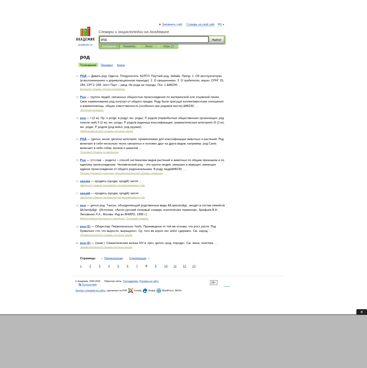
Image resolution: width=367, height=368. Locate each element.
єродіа (85, 181)
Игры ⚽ (169, 46)
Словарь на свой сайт (200, 24)
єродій (85, 193)
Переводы (129, 46)
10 (166, 266)
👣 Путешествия (87, 284)
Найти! (216, 39)
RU (220, 24)
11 (175, 266)
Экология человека (91, 110)
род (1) (85, 226)
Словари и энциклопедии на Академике (134, 32)
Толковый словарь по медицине (99, 152)
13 (194, 266)
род (83, 118)
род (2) (85, 243)
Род (83, 97)
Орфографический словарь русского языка (106, 131)
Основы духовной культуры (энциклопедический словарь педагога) (121, 173)
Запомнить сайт (172, 24)
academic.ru (85, 44)
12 (184, 266)
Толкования (109, 46)
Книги (148, 46)
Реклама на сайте (149, 281)
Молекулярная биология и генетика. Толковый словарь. (114, 218)
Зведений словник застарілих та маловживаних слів (112, 185)
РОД (83, 76)
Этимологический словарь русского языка (106, 235)
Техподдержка (130, 281)
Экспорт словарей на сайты (90, 290)
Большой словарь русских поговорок (102, 89)
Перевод (107, 65)
